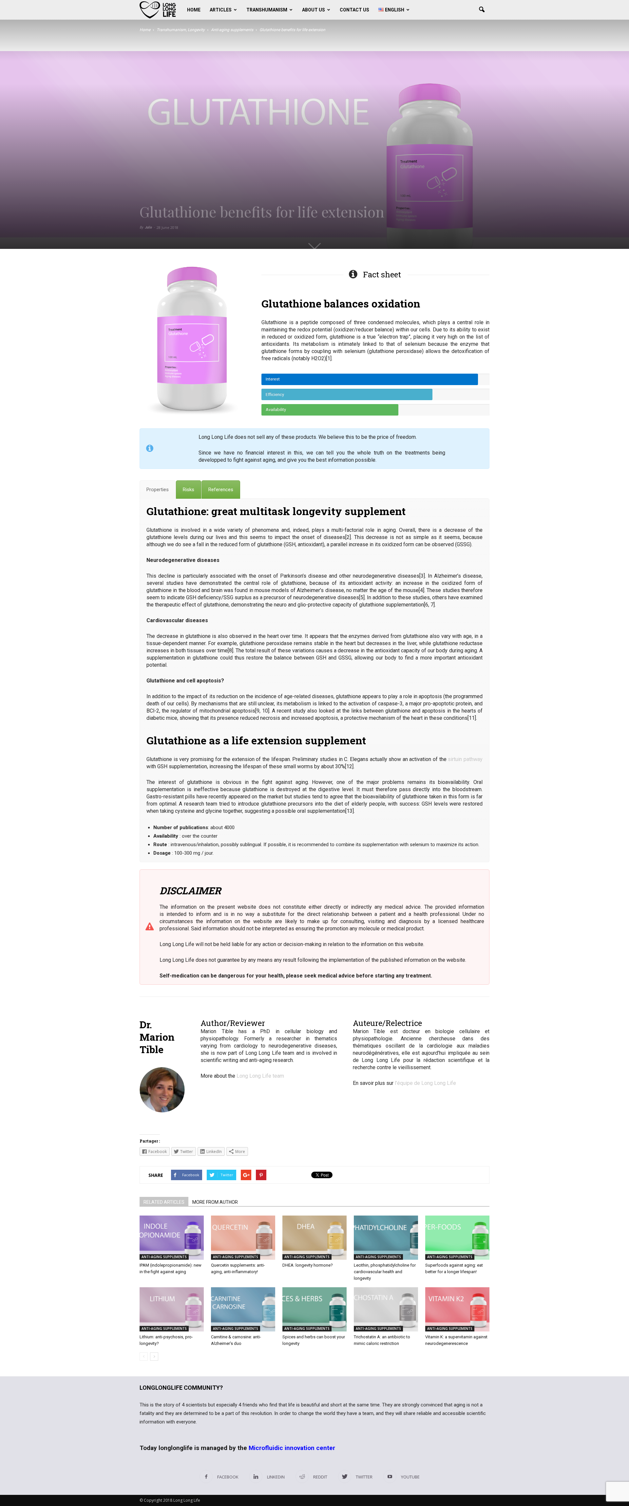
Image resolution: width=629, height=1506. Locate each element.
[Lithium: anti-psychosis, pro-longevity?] (172, 1309)
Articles (221, 9)
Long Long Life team (260, 1076)
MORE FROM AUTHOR (215, 1202)
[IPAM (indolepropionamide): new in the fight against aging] (172, 1238)
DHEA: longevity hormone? (307, 1265)
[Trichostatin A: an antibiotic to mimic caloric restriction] (386, 1309)
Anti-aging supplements (164, 1257)
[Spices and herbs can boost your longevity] (314, 1309)
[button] (481, 10)
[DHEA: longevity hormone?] (314, 1238)
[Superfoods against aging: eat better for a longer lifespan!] (457, 1238)
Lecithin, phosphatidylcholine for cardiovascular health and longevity (385, 1272)
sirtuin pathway (465, 759)
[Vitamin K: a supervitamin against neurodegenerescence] (457, 1309)
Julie (148, 227)
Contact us (354, 9)
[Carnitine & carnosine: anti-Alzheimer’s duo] (243, 1309)
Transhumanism (266, 9)
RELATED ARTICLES (163, 1202)
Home (193, 9)
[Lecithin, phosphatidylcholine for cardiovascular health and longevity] (386, 1238)
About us (313, 9)
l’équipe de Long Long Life (425, 1083)
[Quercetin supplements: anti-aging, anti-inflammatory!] (243, 1238)
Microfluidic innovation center (292, 1448)
